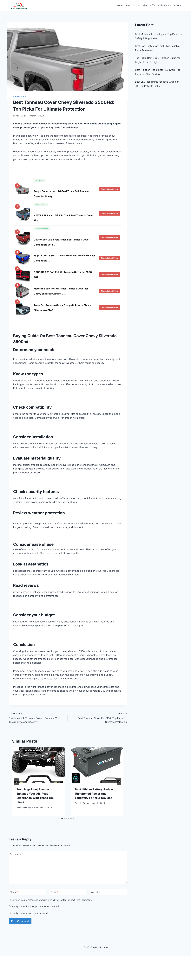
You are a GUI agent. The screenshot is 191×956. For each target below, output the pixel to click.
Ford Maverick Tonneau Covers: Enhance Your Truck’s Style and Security (34, 717)
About (177, 5)
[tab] (62, 818)
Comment (16, 854)
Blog (128, 5)
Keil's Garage (22, 116)
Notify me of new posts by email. (30, 913)
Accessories (140, 5)
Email (54, 892)
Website (95, 892)
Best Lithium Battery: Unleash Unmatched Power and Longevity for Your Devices (95, 794)
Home (119, 5)
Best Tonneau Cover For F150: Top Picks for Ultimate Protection (102, 717)
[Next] (119, 781)
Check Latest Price (109, 189)
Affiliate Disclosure (160, 5)
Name (14, 892)
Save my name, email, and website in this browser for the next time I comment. (52, 900)
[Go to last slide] (16, 781)
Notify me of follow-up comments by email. (36, 906)
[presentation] (38, 765)
